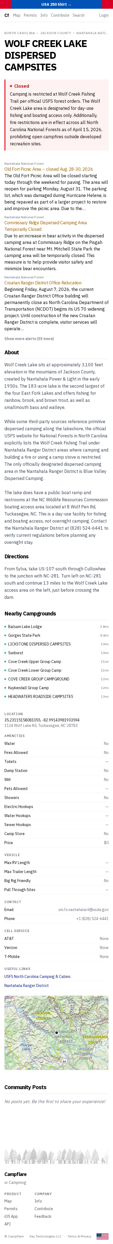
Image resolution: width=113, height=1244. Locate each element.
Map (17, 15)
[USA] (103, 1236)
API (7, 1224)
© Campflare (14, 1236)
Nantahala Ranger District (26, 985)
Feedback (43, 1216)
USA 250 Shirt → (56, 4)
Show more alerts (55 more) (29, 338)
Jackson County (55, 33)
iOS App (11, 1216)
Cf (6, 15)
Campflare (15, 1174)
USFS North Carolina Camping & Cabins (37, 976)
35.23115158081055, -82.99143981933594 (42, 720)
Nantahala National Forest (24, 163)
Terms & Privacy (79, 1236)
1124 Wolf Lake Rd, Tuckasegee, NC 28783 (41, 725)
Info (44, 15)
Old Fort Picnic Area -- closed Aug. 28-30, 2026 (48, 169)
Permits (30, 15)
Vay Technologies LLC (45, 1236)
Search (78, 15)
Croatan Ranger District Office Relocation (42, 282)
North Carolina (19, 33)
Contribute (60, 15)
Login (104, 15)
